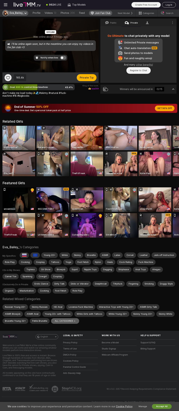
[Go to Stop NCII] (72, 389)
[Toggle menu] (5, 4)
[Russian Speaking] (24, 255)
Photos (67, 12)
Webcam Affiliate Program (115, 355)
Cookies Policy (70, 361)
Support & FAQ (148, 342)
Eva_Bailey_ (10, 247)
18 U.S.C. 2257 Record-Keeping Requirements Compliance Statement (141, 389)
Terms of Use (70, 349)
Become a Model (110, 342)
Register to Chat (138, 70)
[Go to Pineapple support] (55, 389)
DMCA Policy (69, 355)
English (44, 336)
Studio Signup (109, 349)
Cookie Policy (124, 406)
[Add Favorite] (8, 77)
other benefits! (144, 64)
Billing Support (148, 349)
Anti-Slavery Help (72, 373)
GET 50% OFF (164, 108)
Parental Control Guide (74, 367)
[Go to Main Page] (27, 4)
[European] (35, 255)
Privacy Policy (70, 342)
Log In (169, 4)
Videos (50, 12)
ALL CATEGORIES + (65, 321)
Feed (82, 12)
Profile (36, 12)
